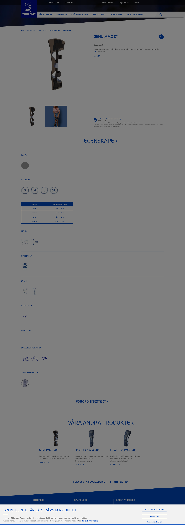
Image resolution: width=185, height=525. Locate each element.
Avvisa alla (154, 516)
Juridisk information (90, 521)
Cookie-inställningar (154, 521)
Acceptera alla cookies (154, 509)
